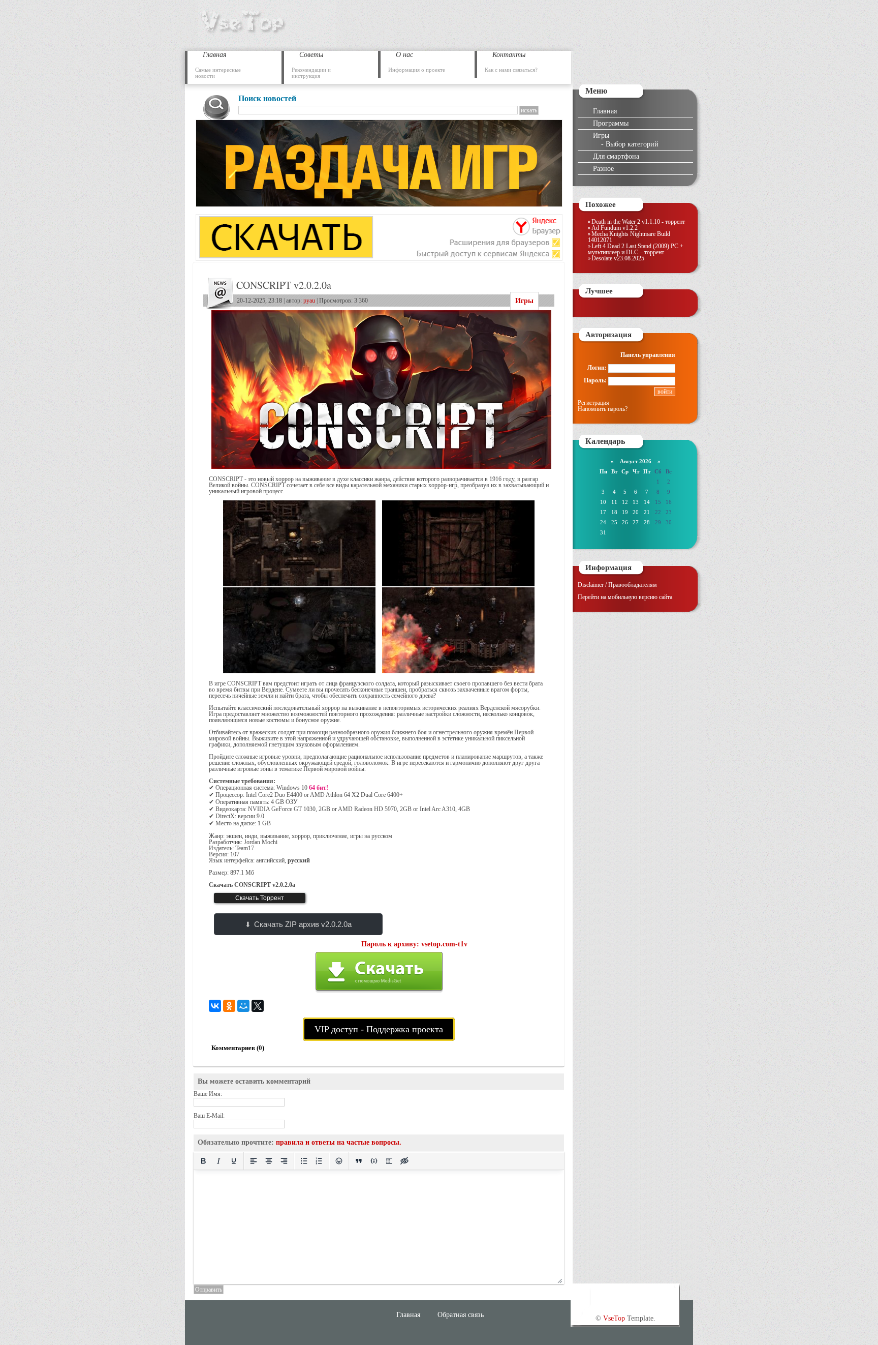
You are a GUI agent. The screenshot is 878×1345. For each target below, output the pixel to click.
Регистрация (593, 403)
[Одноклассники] (229, 1006)
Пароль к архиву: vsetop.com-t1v (414, 944)
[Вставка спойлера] (389, 1161)
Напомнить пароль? (603, 409)
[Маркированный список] (303, 1161)
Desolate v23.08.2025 (617, 258)
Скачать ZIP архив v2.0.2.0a (303, 924)
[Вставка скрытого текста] (404, 1161)
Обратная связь (460, 1314)
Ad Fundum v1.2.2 (614, 228)
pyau (309, 300)
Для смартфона (616, 156)
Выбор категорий (632, 144)
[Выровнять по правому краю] (284, 1161)
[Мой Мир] (243, 1006)
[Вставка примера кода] (374, 1161)
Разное (603, 168)
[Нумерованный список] (319, 1161)
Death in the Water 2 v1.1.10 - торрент (638, 222)
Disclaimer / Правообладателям (617, 585)
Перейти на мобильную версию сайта (625, 597)
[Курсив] (218, 1161)
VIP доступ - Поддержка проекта (379, 1029)
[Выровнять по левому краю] (253, 1161)
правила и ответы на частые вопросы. (338, 1142)
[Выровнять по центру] (268, 1161)
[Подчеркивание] (233, 1161)
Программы (611, 123)
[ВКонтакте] (215, 1006)
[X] (258, 1006)
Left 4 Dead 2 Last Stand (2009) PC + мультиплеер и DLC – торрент (635, 249)
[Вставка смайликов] (339, 1161)
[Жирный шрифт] (203, 1161)
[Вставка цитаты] (358, 1161)
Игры (524, 301)
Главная (605, 111)
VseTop (614, 1318)
